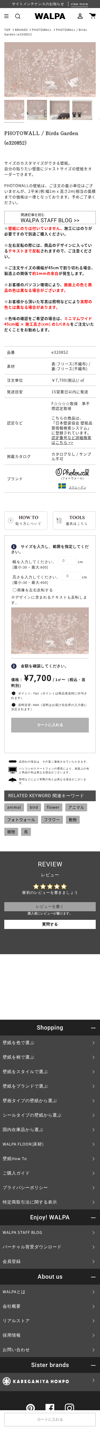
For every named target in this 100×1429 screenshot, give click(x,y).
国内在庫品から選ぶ (23, 1130)
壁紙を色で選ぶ (18, 1043)
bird (34, 807)
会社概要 (12, 1306)
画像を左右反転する (35, 590)
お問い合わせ (16, 1350)
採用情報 (12, 1335)
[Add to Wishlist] (50, 741)
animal (14, 807)
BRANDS (21, 30)
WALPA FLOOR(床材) (23, 1144)
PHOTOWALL (42, 30)
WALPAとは (14, 1292)
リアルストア (16, 1321)
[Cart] (92, 16)
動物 (73, 819)
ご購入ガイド (16, 1173)
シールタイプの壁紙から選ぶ (32, 1115)
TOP (7, 30)
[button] (17, 16)
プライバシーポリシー (25, 1188)
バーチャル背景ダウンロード (32, 1247)
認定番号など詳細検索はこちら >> (71, 440)
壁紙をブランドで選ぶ (25, 1086)
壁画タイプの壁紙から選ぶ (30, 1101)
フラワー (52, 819)
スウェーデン (77, 487)
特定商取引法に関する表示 (30, 1202)
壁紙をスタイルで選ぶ (25, 1072)
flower (53, 807)
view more (79, 4)
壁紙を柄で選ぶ (18, 1057)
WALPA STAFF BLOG (22, 1232)
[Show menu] (8, 16)
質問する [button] (50, 924)
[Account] (80, 16)
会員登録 (12, 1261)
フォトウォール (21, 819)
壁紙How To (15, 1159)
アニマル (76, 807)
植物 (11, 831)
